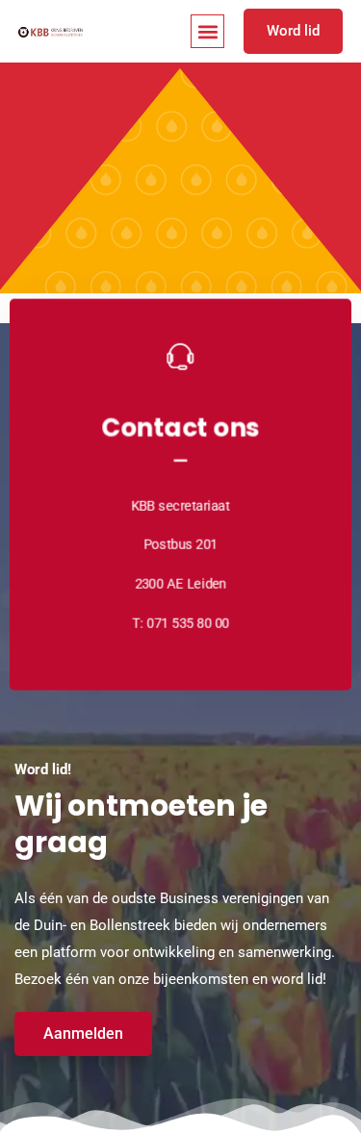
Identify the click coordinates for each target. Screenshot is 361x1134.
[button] (207, 31)
